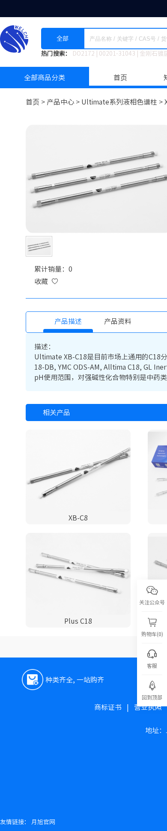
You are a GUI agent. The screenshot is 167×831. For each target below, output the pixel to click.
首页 (120, 77)
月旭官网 (43, 822)
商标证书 (114, 707)
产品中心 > (64, 102)
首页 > (36, 102)
